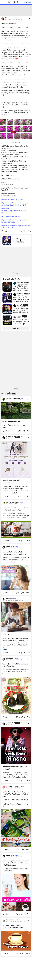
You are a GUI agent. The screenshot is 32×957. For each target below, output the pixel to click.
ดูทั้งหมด (16, 328)
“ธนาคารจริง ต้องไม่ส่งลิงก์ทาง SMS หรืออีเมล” (15, 768)
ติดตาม (15, 18)
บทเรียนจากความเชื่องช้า (11, 422)
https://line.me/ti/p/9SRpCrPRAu (12, 199)
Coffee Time (7, 635)
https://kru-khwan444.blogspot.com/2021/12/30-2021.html (13, 211)
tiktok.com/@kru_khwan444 (10, 216)
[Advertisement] (16, 10)
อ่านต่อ (4, 427)
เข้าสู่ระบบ (27, 2)
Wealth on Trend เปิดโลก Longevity (12, 481)
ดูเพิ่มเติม (15, 493)
